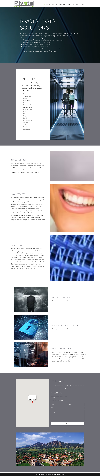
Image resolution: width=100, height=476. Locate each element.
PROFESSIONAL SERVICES (62, 349)
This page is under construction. (61, 301)
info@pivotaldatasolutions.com (60, 397)
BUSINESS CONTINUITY (61, 297)
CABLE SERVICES (18, 245)
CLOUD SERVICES (18, 160)
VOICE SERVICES (18, 194)
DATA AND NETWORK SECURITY (65, 325)
